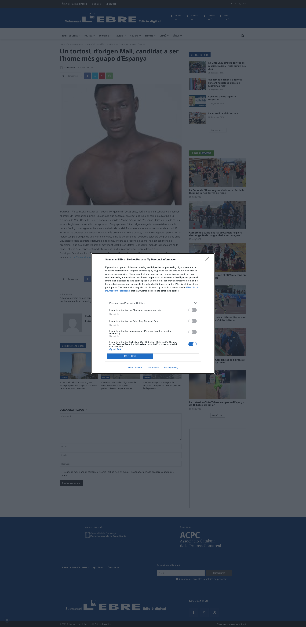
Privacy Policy (171, 367)
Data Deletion (135, 367)
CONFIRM (130, 356)
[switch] (192, 310)
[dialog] (153, 314)
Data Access (153, 367)
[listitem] (153, 303)
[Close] (208, 260)
